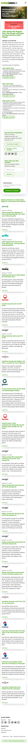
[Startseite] (9, 3)
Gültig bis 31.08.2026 (7, 239)
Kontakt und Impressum (19, 736)
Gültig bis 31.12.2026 (7, 455)
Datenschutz (6, 736)
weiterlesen (5, 229)
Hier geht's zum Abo (8, 77)
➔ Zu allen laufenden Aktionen (14, 27)
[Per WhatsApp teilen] (18, 722)
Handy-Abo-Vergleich (13, 144)
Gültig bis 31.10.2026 (7, 334)
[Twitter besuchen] (5, 722)
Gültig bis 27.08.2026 (7, 210)
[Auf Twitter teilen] (12, 722)
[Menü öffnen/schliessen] (25, 2)
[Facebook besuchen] (2, 722)
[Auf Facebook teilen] (9, 722)
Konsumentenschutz (6, 730)
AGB (11, 736)
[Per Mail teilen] (15, 722)
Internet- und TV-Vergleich (12, 149)
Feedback (3, 728)
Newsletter (3, 732)
